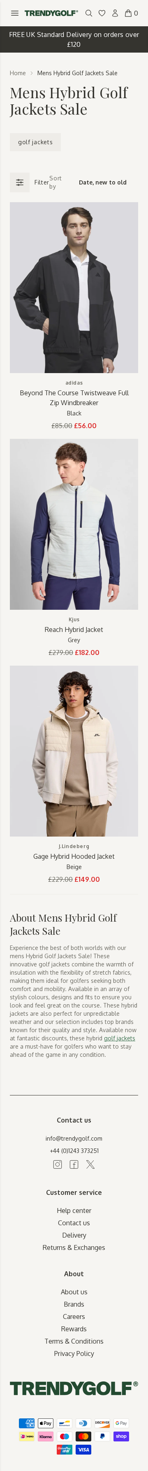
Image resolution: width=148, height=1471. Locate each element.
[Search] (89, 13)
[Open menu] (15, 13)
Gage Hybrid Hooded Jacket (74, 856)
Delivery (74, 1235)
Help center (74, 1210)
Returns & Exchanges (74, 1247)
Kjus (74, 619)
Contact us (74, 1223)
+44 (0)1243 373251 (74, 1150)
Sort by (55, 182)
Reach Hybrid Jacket (74, 629)
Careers (74, 1316)
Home (18, 72)
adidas (74, 383)
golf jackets (35, 141)
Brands (74, 1304)
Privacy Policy (74, 1353)
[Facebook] (74, 1164)
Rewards (74, 1329)
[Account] (115, 13)
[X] (90, 1164)
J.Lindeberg (74, 846)
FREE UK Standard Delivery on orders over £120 (74, 39)
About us (74, 1292)
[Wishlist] (102, 13)
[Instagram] (57, 1164)
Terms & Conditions (74, 1341)
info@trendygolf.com (74, 1138)
